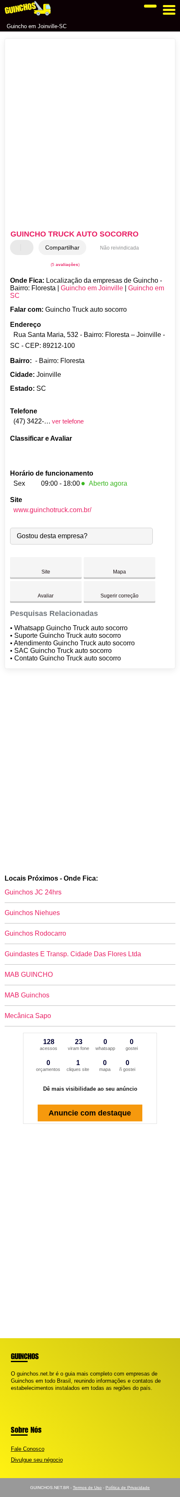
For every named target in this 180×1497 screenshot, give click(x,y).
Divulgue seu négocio (37, 1460)
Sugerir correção (119, 596)
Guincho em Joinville (92, 288)
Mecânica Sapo (28, 1015)
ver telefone (68, 421)
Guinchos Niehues (32, 912)
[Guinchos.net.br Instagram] (20, 1395)
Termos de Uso (87, 1487)
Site (45, 572)
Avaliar (46, 596)
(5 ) (64, 264)
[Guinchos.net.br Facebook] (13, 1395)
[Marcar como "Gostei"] (17, 247)
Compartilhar (62, 247)
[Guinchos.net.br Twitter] (16, 1395)
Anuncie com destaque (90, 1113)
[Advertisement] (90, 135)
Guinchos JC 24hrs (33, 892)
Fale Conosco (27, 1449)
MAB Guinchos (27, 995)
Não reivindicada (119, 248)
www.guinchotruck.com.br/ (52, 509)
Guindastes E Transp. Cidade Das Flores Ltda (73, 954)
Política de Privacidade (127, 1487)
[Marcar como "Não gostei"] (28, 247)
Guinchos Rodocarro (35, 933)
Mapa (119, 572)
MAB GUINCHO (29, 974)
